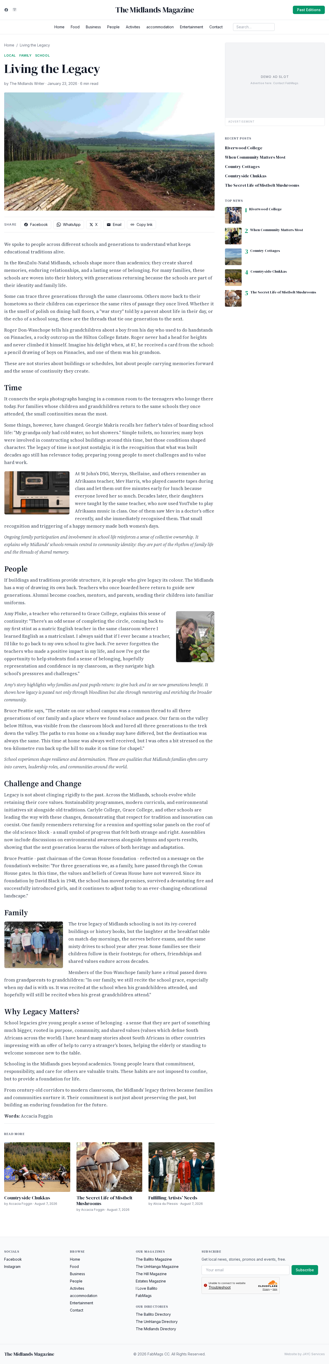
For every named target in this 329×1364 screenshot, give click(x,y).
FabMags (144, 1295)
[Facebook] (6, 10)
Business (93, 27)
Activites (133, 27)
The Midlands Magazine (154, 10)
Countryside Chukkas (27, 1197)
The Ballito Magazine (154, 1259)
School (42, 55)
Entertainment (191, 27)
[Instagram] (14, 10)
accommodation (160, 27)
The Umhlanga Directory (157, 1321)
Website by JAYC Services (304, 1354)
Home (59, 27)
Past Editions (309, 10)
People (113, 27)
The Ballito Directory (153, 1314)
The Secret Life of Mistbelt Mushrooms (104, 1200)
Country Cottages (242, 166)
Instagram (12, 1266)
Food (75, 27)
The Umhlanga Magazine (157, 1266)
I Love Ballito (146, 1288)
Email (117, 224)
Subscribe (305, 1270)
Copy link (145, 224)
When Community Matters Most (255, 157)
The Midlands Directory (156, 1329)
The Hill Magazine (151, 1274)
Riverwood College (243, 148)
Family (25, 55)
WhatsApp (72, 224)
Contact (216, 27)
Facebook (39, 224)
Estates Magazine (151, 1281)
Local (10, 55)
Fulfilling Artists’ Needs (173, 1197)
